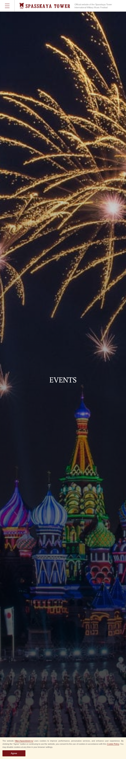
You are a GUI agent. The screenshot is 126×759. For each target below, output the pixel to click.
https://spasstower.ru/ (24, 741)
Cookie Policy (113, 744)
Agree (14, 753)
